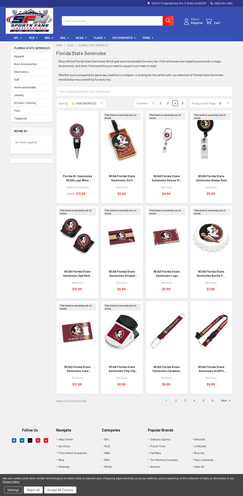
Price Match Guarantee (72, 453)
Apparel (19, 56)
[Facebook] (14, 440)
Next (224, 400)
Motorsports (123, 37)
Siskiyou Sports (160, 439)
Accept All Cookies (60, 490)
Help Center (65, 439)
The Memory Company (164, 459)
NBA (47, 37)
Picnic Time (157, 446)
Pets (17, 110)
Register (197, 22)
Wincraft (199, 439)
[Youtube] (46, 440)
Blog (61, 459)
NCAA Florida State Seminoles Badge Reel (211, 178)
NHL (63, 37)
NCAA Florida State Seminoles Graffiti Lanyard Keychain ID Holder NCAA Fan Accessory (211, 369)
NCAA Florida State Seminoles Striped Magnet (122, 273)
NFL (16, 37)
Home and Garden (25, 87)
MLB (31, 37)
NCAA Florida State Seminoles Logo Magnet (167, 273)
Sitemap (63, 466)
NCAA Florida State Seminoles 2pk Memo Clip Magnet (77, 273)
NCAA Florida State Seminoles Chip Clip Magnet (122, 369)
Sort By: (64, 103)
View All (199, 466)
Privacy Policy (11, 481)
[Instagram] (22, 440)
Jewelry (19, 95)
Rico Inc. (199, 453)
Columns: (142, 103)
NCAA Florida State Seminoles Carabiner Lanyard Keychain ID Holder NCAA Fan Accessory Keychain (166, 369)
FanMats (155, 453)
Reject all (33, 490)
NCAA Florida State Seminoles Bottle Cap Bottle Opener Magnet (211, 273)
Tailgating (20, 118)
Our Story (64, 446)
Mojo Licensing (203, 459)
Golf (16, 79)
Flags (98, 37)
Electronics (21, 71)
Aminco (155, 466)
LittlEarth (200, 446)
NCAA (80, 37)
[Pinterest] (38, 440)
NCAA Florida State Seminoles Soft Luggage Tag (122, 178)
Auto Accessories (25, 64)
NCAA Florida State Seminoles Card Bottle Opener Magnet (77, 369)
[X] (30, 440)
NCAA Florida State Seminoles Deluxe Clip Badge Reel (167, 178)
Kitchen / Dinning (25, 103)
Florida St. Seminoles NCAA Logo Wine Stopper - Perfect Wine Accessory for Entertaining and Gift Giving (77, 178)
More (146, 37)
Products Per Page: (204, 103)
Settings (13, 490)
